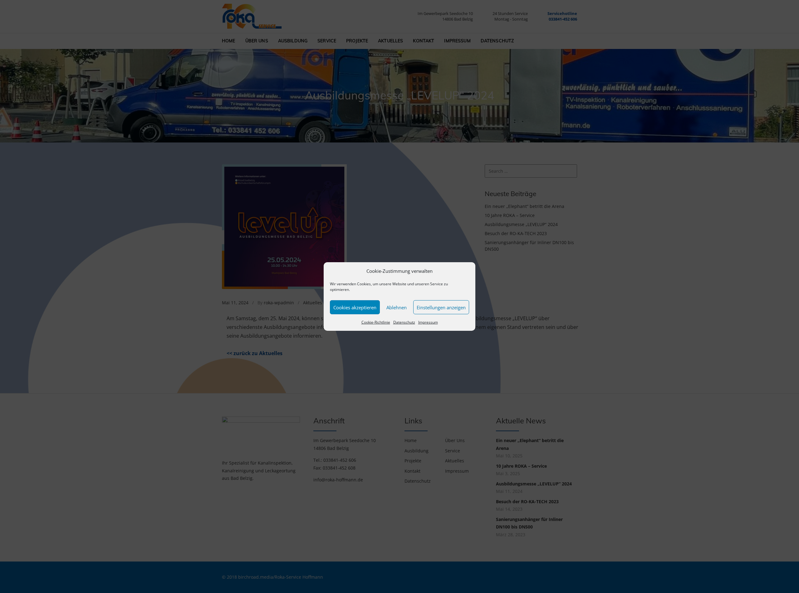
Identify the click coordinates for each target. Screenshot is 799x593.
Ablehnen (396, 307)
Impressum (428, 322)
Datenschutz (404, 322)
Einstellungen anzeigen (441, 307)
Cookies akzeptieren (354, 307)
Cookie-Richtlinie (375, 322)
